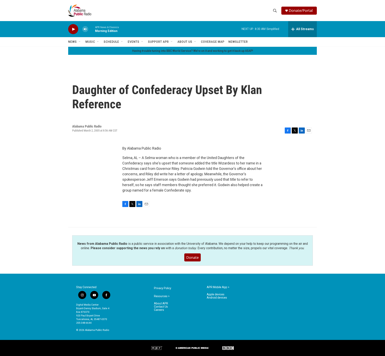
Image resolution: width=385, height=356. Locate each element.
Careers (159, 309)
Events (133, 41)
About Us (184, 41)
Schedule (111, 41)
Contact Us (161, 306)
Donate (192, 257)
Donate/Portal (301, 10)
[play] (73, 29)
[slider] (91, 29)
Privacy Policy (162, 288)
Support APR (158, 41)
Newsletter (238, 41)
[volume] (85, 29)
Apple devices (215, 294)
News (72, 41)
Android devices (217, 297)
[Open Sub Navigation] (79, 41)
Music (90, 41)
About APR (161, 303)
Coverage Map (212, 41)
